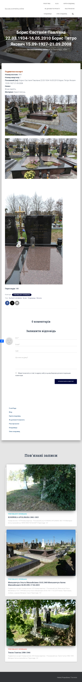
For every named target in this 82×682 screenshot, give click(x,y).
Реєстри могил (69, 8)
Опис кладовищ (61, 14)
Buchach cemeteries (15, 298)
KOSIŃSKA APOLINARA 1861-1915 (23, 517)
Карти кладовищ (69, 3)
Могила (39, 298)
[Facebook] (2, 341)
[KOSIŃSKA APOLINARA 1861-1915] (41, 487)
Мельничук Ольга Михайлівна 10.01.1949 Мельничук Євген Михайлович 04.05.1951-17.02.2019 (37, 583)
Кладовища (48, 14)
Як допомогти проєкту (52, 8)
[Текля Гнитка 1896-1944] (41, 622)
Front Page (46, 3)
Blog (56, 3)
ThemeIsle (73, 677)
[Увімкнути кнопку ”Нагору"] (78, 677)
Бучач (25, 298)
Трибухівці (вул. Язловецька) (21, 294)
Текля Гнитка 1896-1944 (19, 652)
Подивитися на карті (14, 72)
